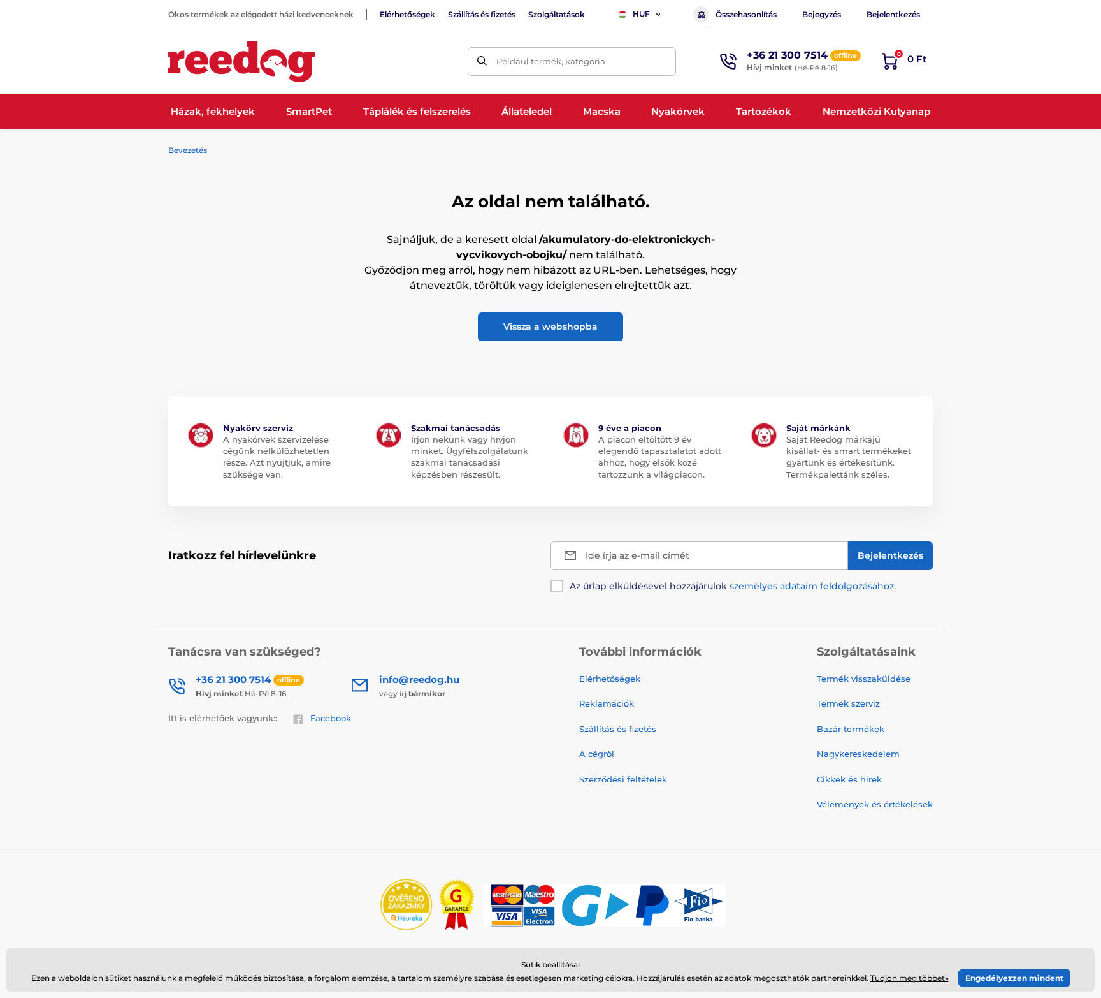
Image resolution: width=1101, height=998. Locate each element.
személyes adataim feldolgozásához (812, 586)
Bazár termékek (850, 729)
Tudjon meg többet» (909, 978)
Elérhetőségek (407, 14)
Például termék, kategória (550, 61)
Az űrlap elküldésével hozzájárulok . (733, 586)
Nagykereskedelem (858, 754)
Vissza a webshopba (550, 326)
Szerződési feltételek (623, 779)
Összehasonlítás (746, 14)
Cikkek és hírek (849, 779)
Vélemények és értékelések (875, 804)
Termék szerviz (848, 703)
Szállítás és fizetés (481, 14)
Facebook (330, 718)
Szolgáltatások (556, 14)
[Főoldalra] (241, 61)
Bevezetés (187, 150)
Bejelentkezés (893, 14)
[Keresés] (482, 61)
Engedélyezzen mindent (1014, 978)
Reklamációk (606, 703)
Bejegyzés (821, 14)
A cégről (596, 754)
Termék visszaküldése (863, 678)
